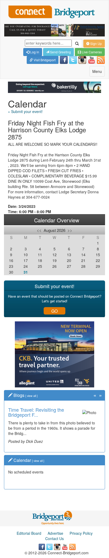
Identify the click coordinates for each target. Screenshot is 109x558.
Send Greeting (60, 52)
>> (69, 230)
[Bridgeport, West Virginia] (52, 517)
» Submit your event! (25, 111)
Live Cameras (91, 52)
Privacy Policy (81, 533)
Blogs (18, 395)
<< (39, 230)
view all (31, 396)
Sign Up (95, 43)
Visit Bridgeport (44, 60)
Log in (34, 52)
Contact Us (54, 538)
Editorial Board (29, 533)
